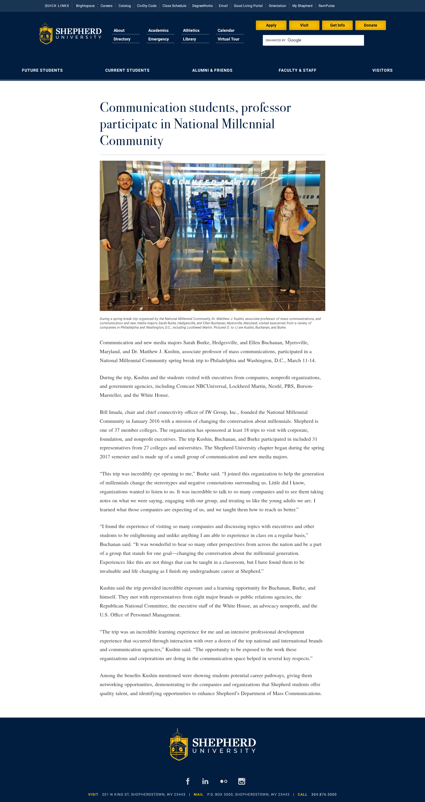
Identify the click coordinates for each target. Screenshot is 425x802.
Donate (370, 25)
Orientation (277, 6)
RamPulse (327, 6)
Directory (122, 39)
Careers (106, 6)
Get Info (337, 25)
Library (189, 39)
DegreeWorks (202, 6)
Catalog (125, 6)
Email (223, 6)
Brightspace (85, 6)
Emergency (158, 39)
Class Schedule (174, 6)
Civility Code (146, 6)
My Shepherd (302, 6)
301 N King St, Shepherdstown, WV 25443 (144, 794)
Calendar (226, 30)
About (119, 30)
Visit (304, 25)
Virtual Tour (228, 39)
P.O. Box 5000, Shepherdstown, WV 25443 (248, 794)
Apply (271, 25)
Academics (158, 30)
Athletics (191, 30)
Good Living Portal (248, 6)
